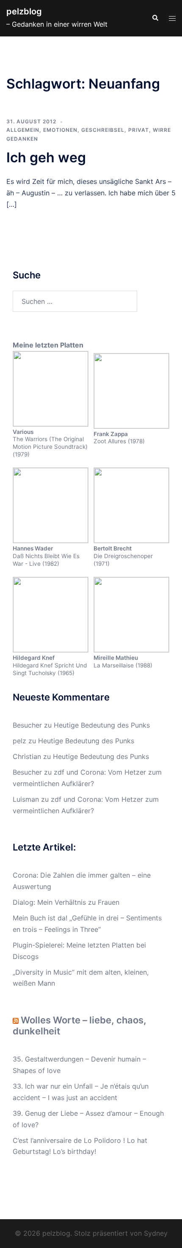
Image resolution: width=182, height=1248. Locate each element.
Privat (138, 130)
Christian (27, 756)
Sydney (156, 1233)
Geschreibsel (102, 130)
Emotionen (60, 130)
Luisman (26, 799)
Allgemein (22, 130)
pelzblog (24, 11)
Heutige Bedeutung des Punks (102, 725)
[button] (155, 18)
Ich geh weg (46, 157)
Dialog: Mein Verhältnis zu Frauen (66, 902)
